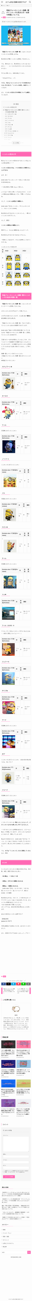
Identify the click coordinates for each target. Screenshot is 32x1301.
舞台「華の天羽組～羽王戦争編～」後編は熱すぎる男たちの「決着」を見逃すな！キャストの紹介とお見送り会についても (15, 1207)
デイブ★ (10, 135)
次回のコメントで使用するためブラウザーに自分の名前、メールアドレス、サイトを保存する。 (16, 1171)
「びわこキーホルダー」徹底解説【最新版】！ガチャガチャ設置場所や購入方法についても (15, 1213)
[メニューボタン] (2, 2)
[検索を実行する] (29, 1252)
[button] (3, 984)
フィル (10, 118)
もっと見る (16, 143)
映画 (4, 17)
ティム (10, 127)
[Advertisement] (16, 955)
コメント (5, 1135)
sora (16, 1015)
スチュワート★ (12, 114)
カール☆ (10, 116)
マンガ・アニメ (7, 1233)
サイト (4, 1165)
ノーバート (11, 120)
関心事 (5, 1246)
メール (5, 1159)
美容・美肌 (6, 1236)
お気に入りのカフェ (8, 1243)
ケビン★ (10, 124)
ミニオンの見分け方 (11, 107)
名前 (4, 1154)
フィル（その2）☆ (13, 131)
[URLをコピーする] (28, 984)
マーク (10, 137)
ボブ (9, 139)
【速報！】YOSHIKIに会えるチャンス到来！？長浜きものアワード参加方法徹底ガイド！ (15, 1218)
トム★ (10, 129)
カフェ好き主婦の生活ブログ (16, 2)
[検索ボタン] (30, 2)
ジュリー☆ (11, 133)
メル (9, 122)
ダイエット (6, 1240)
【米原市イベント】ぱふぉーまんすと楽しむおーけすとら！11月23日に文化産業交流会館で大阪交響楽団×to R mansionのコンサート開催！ (16, 1194)
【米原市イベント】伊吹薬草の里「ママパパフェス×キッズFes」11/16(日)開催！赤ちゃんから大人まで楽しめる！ (16, 1200)
